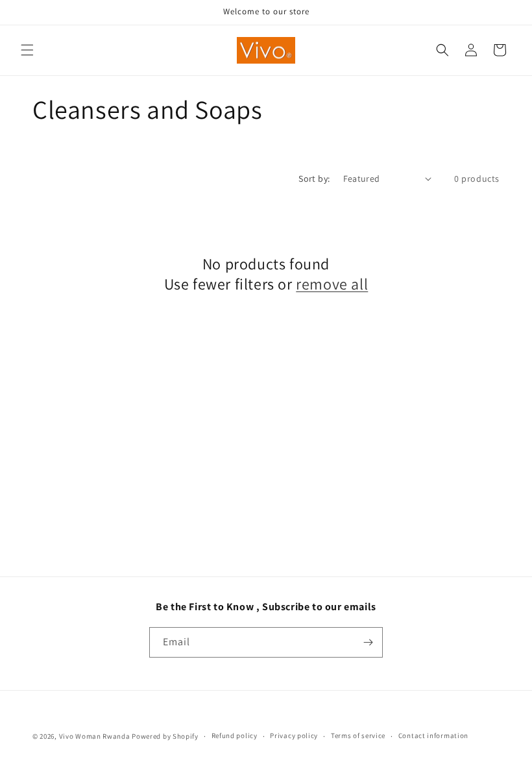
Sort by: (314, 178)
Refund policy (235, 735)
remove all (332, 284)
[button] (27, 50)
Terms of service (358, 735)
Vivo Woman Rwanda (94, 736)
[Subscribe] (368, 642)
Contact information (433, 735)
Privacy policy (294, 735)
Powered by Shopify (165, 736)
